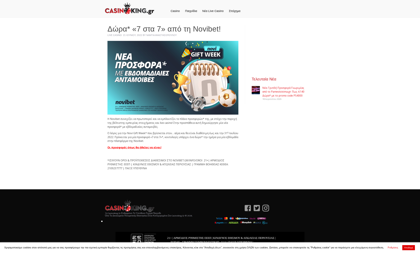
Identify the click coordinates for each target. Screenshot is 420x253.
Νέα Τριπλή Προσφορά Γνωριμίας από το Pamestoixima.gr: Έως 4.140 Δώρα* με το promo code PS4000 (283, 91)
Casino (175, 11)
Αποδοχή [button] (408, 247)
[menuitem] (175, 7)
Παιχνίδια (191, 11)
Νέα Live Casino (213, 11)
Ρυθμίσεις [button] (393, 247)
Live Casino (114, 35)
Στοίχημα (234, 11)
